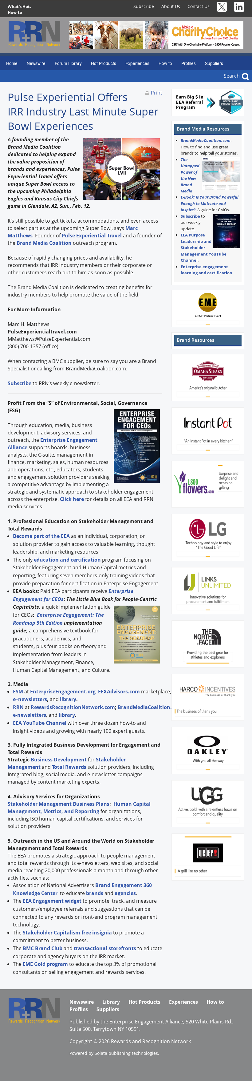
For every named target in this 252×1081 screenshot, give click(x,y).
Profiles (188, 63)
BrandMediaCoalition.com (205, 140)
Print (156, 92)
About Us (170, 6)
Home (12, 63)
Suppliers (214, 63)
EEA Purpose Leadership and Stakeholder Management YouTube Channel (203, 247)
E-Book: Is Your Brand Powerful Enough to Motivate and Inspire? (209, 203)
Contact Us (198, 6)
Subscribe (143, 6)
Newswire (36, 63)
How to (165, 63)
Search (232, 75)
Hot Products (103, 63)
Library (111, 1001)
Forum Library (68, 63)
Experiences (137, 63)
